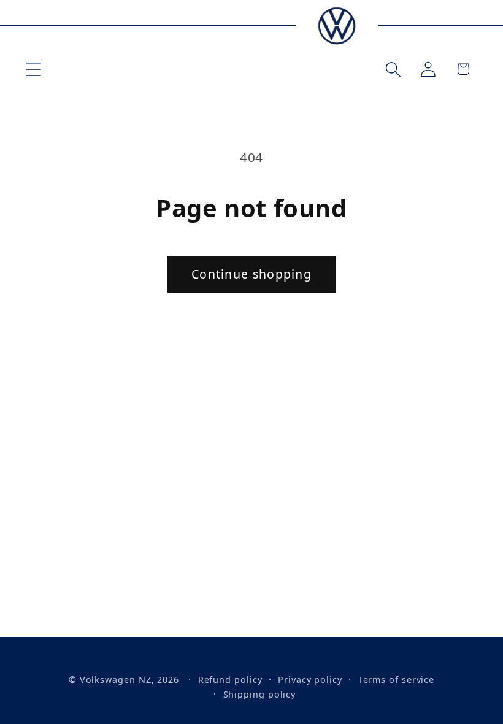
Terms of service (396, 679)
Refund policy (230, 679)
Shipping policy (259, 694)
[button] (33, 69)
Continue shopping (251, 274)
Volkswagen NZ (116, 679)
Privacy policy (310, 679)
